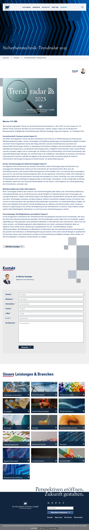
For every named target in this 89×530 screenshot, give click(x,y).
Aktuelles (16, 58)
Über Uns (55, 7)
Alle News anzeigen (13, 247)
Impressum (58, 517)
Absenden (24, 347)
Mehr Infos (42, 528)
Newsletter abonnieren (59, 513)
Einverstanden (53, 528)
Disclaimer (68, 517)
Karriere (63, 7)
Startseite (6, 58)
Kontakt (50, 517)
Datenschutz (78, 517)
